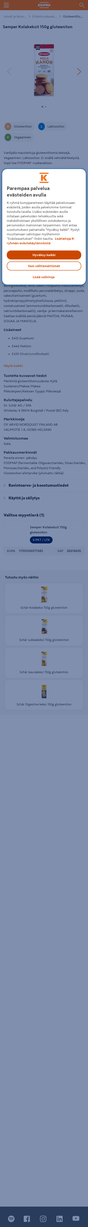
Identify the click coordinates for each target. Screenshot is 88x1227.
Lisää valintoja (44, 277)
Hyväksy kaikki (44, 255)
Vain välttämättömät (44, 266)
